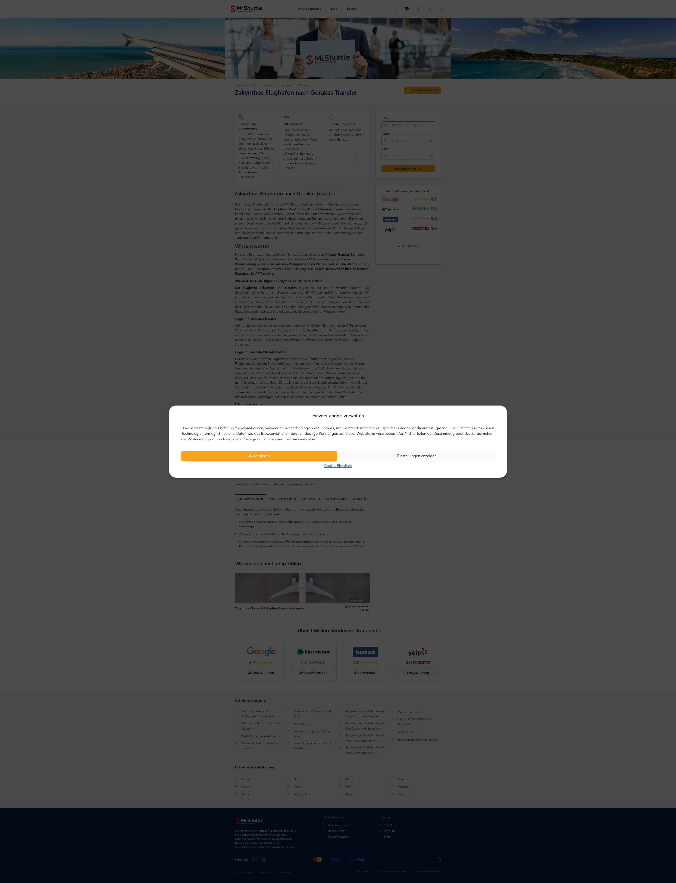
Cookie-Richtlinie (338, 466)
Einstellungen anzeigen (417, 456)
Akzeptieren (259, 456)
